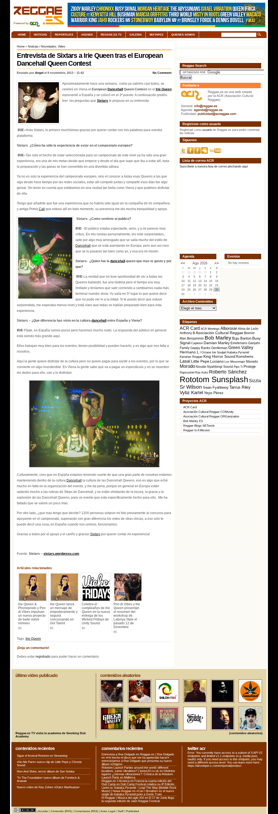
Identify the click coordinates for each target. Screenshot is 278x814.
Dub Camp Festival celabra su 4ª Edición (147, 784)
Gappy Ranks (200, 348)
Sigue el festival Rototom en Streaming (42, 755)
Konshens (244, 356)
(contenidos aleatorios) (246, 733)
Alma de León (248, 328)
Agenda (87, 34)
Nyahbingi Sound (220, 367)
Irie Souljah (219, 352)
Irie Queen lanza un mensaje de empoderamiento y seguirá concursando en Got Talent (64, 613)
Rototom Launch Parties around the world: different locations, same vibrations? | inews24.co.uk (135, 769)
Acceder (43, 811)
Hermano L (189, 352)
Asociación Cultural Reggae (219, 333)
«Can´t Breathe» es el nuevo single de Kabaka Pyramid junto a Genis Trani (138, 792)
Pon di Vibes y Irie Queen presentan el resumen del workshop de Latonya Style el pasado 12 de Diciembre (126, 615)
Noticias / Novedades (42, 46)
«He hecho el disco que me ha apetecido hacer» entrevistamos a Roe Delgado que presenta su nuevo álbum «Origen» (137, 761)
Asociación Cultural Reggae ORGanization (211, 416)
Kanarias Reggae (191, 356)
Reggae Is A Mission (196, 430)
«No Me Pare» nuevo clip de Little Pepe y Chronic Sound (49, 763)
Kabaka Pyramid (238, 352)
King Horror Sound (219, 356)
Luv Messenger (235, 361)
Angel (39, 72)
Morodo (187, 366)
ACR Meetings (210, 328)
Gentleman (219, 348)
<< (183, 263)
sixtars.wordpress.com (61, 554)
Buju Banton (241, 338)
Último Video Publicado (36, 675)
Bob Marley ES (193, 421)
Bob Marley (218, 338)
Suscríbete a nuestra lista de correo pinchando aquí (214, 166)
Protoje (250, 366)
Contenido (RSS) (61, 811)
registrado (43, 656)
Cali (42, 209)
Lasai (185, 361)
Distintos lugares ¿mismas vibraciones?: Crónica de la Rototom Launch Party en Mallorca (138, 774)
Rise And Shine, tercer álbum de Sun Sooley (46, 771)
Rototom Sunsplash (214, 379)
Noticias (40, 34)
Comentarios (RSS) (86, 811)
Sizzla (255, 380)
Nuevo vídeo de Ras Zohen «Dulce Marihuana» (48, 787)
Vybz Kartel (191, 392)
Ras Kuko (201, 372)
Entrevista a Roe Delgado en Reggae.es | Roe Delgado (138, 754)
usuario (207, 129)
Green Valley (240, 347)
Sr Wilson (191, 387)
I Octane (205, 352)
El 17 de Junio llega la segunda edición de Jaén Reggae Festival (138, 799)
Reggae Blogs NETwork (199, 425)
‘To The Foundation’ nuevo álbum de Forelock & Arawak (48, 779)
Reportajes (64, 34)
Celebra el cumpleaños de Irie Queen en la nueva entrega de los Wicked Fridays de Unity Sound (96, 613)
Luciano (217, 361)
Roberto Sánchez (228, 372)
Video (61, 46)
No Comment (162, 72)
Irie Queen (164, 89)
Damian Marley (217, 343)
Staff (121, 811)
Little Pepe (200, 361)
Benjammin (195, 338)
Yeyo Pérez (213, 393)
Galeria (135, 34)
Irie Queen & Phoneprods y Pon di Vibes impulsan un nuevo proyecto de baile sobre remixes (32, 613)
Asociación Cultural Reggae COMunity (208, 411)
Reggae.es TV (111, 34)
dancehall (117, 261)
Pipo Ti (238, 366)
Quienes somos (183, 34)
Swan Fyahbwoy (216, 387)
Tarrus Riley (240, 387)
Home (22, 34)
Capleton (197, 343)
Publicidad (132, 811)
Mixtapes (156, 34)
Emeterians (238, 343)
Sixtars (102, 101)
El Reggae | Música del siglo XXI (123, 797)
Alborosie (228, 328)
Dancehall (115, 89)
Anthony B (187, 333)
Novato (201, 366)
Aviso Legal (107, 811)
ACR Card (190, 328)
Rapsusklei (187, 372)
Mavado (252, 361)
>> (216, 263)
